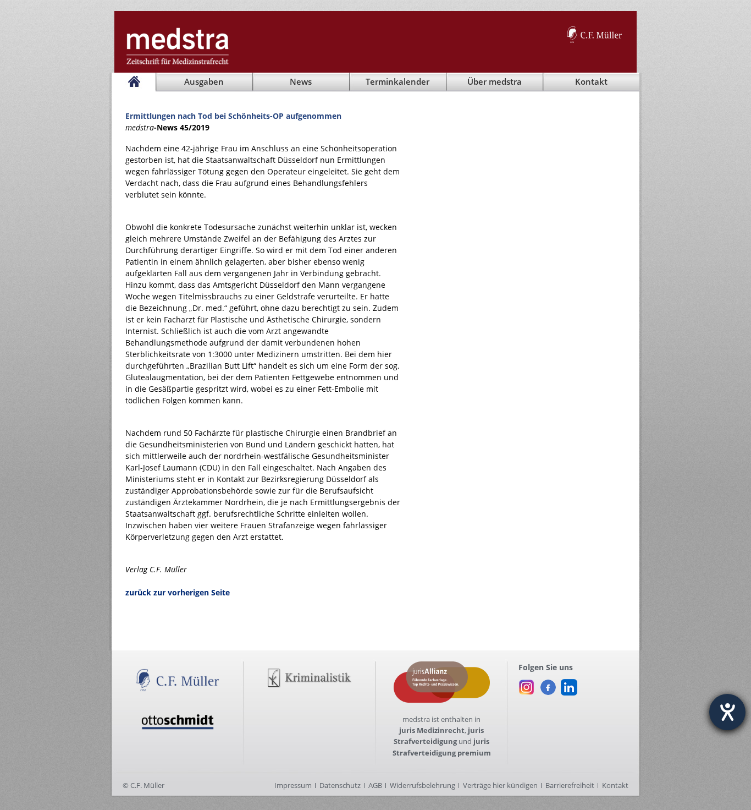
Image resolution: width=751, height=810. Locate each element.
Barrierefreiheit (569, 785)
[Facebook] (548, 684)
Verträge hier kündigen (500, 785)
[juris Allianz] (442, 667)
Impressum (293, 785)
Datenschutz (340, 785)
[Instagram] (526, 684)
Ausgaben (204, 81)
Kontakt (615, 785)
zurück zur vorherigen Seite (177, 592)
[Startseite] (134, 82)
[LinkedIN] (569, 684)
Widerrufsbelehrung (422, 785)
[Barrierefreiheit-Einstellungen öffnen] (727, 712)
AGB (375, 785)
